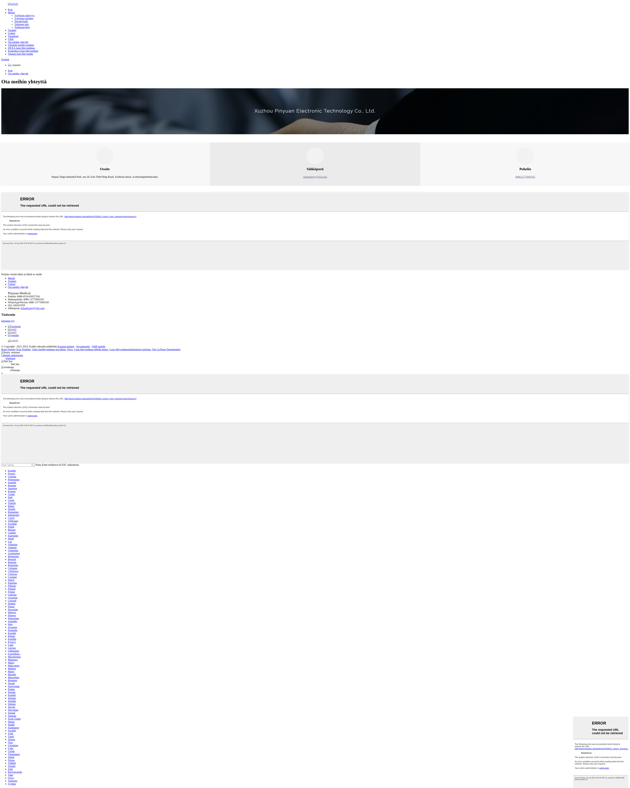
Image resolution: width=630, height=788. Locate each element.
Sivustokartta (83, 346)
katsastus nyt (7, 320)
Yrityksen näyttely (23, 18)
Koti (10, 9)
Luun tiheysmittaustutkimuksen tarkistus (130, 349)
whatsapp (10, 358)
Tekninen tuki (21, 24)
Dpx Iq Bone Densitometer (166, 349)
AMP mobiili (98, 346)
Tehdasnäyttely (22, 27)
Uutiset (11, 33)
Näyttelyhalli (21, 21)
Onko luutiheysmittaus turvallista (49, 349)
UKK (11, 39)
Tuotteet (12, 30)
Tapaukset (13, 36)
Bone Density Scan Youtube (16, 349)
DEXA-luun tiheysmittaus (21, 48)
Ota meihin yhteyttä (18, 42)
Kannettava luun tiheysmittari (23, 51)
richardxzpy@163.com (32, 308)
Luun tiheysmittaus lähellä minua (91, 349)
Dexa (70, 349)
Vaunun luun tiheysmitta (20, 54)
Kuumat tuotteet (66, 346)
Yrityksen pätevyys (24, 15)
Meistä (11, 12)
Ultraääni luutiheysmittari (21, 45)
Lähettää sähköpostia (12, 355)
